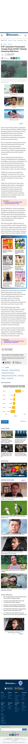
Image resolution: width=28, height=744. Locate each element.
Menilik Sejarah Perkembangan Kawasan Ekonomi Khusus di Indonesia (14, 341)
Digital (16, 692)
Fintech (16, 696)
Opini (16, 707)
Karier (21, 738)
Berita (5, 44)
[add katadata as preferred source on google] (14, 349)
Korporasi (10, 698)
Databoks (3, 720)
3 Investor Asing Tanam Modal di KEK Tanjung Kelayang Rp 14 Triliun (13, 203)
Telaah (16, 705)
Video (23, 702)
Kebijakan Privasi (16, 739)
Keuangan (10, 695)
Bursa (9, 696)
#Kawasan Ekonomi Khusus (8, 372)
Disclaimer (23, 739)
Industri (14, 40)
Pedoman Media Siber (7, 739)
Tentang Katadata (9, 738)
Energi (25, 40)
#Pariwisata (20, 375)
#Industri (4, 378)
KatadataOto (3, 722)
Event (2, 721)
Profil (23, 696)
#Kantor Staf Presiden (15, 370)
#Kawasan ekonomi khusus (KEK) (9, 375)
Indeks (2, 714)
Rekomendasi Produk (7, 236)
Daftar (24, 729)
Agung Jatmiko (10, 54)
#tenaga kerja (5, 370)
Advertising (16, 738)
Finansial (9, 692)
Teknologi (17, 700)
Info (2, 713)
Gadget (16, 699)
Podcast (23, 710)
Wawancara (17, 708)
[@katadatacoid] (18, 734)
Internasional (20, 40)
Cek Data (10, 708)
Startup (16, 698)
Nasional (10, 40)
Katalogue (24, 707)
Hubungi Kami (14, 740)
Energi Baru (3, 705)
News (23, 704)
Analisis (9, 707)
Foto (23, 708)
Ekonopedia (24, 692)
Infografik (10, 705)
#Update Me (10, 378)
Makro (9, 694)
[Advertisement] (14, 663)
